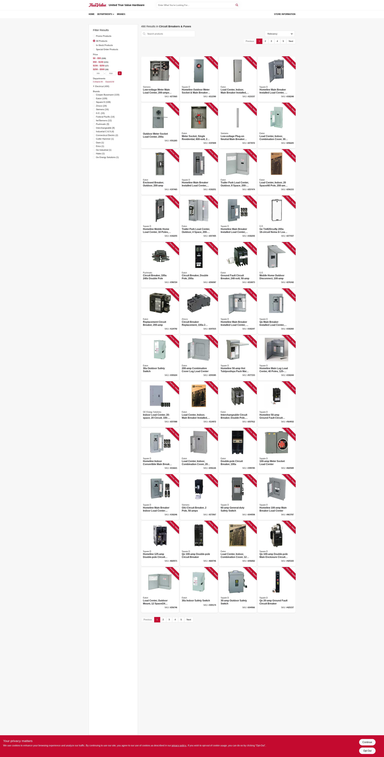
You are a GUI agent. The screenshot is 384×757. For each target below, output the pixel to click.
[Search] (237, 4)
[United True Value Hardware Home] (98, 5)
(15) (100, 113)
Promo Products (103, 36)
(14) (105, 117)
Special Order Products (107, 49)
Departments (104, 14)
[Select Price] (120, 73)
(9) (102, 124)
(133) (107, 94)
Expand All (109, 82)
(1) (105, 139)
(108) (103, 102)
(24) (101, 106)
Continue (367, 742)
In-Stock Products (104, 45)
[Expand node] (94, 86)
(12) (104, 120)
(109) (101, 98)
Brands (121, 14)
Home (92, 14)
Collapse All (98, 82)
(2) (107, 135)
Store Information (284, 14)
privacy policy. (179, 745)
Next (291, 41)
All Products (101, 41)
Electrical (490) (102, 86)
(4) (105, 131)
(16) (102, 109)
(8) (105, 128)
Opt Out (367, 750)
